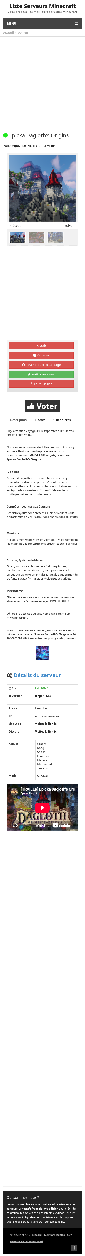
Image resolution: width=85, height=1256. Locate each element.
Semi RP (49, 146)
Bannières (63, 420)
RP (40, 146)
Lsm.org (37, 1234)
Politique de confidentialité (26, 1241)
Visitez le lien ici (46, 724)
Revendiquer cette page (43, 365)
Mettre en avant (43, 374)
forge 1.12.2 (43, 696)
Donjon (23, 33)
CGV (69, 1234)
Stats (41, 420)
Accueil (8, 33)
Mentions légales (54, 1234)
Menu (11, 23)
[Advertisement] (42, 81)
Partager (42, 355)
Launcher (29, 146)
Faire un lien (43, 384)
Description (18, 420)
